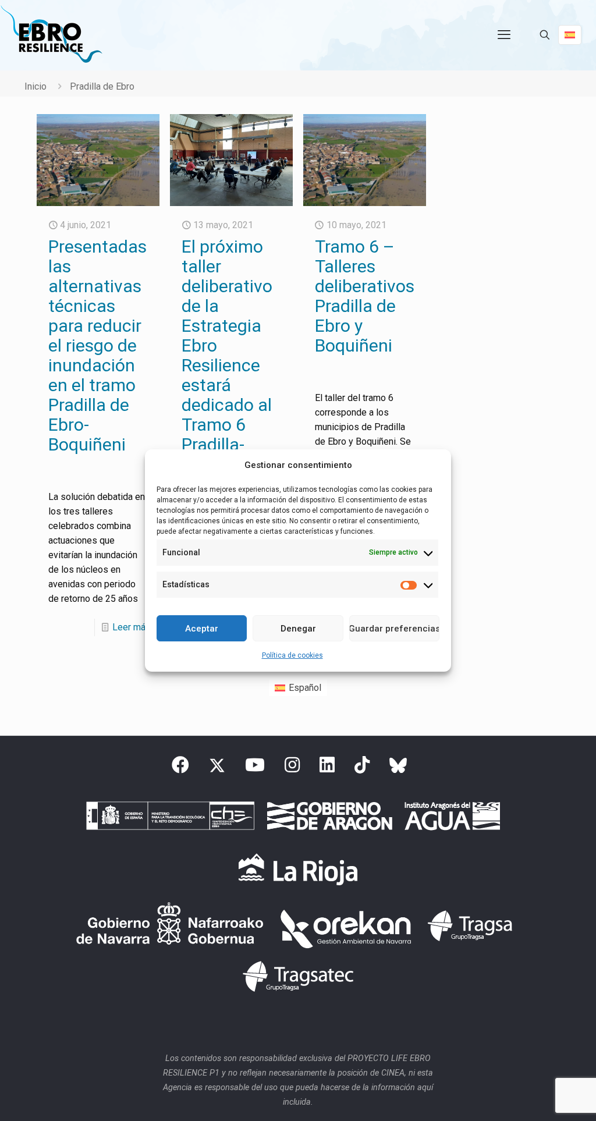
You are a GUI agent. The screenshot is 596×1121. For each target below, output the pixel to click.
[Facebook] (180, 768)
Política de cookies (292, 655)
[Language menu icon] (569, 35)
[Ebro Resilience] (51, 35)
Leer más (131, 627)
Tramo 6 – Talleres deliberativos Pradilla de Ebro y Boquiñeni (364, 296)
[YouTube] (255, 768)
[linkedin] (327, 768)
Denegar (298, 628)
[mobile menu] (504, 35)
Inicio (35, 86)
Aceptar (201, 628)
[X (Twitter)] (217, 768)
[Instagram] (292, 768)
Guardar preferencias (394, 628)
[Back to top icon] (540, 1097)
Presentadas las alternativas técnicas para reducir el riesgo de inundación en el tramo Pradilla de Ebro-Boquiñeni (97, 345)
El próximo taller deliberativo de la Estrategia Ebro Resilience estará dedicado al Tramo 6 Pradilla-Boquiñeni (227, 355)
